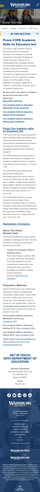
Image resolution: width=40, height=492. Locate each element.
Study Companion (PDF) (25, 328)
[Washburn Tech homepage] (20, 451)
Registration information (16, 223)
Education (13, 28)
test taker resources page (16, 306)
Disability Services (20, 429)
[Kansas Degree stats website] (20, 489)
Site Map (20, 440)
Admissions (23, 28)
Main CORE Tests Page (12, 101)
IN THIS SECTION (20, 33)
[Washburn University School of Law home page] (20, 458)
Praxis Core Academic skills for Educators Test (18, 130)
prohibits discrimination (20, 464)
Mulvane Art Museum (20, 427)
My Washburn (20, 435)
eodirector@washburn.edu (18, 478)
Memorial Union (20, 424)
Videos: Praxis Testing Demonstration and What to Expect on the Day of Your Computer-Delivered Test (19, 342)
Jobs (20, 437)
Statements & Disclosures (20, 432)
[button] (37, 4)
